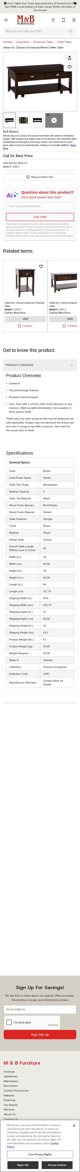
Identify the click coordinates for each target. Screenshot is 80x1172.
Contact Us (11, 1119)
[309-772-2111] (63, 20)
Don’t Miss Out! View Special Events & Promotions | (40, 3)
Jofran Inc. (22, 163)
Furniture (7, 42)
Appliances (10, 1076)
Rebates (9, 1095)
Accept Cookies (57, 1165)
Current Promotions (16, 1090)
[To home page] (25, 20)
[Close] (74, 1126)
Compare (27, 326)
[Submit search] (71, 31)
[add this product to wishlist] (70, 67)
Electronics (10, 1086)
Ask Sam (40, 216)
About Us (9, 1114)
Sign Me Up (40, 1034)
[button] (5, 20)
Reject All (22, 1165)
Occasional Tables (43, 42)
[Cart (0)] (74, 20)
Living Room (23, 42)
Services (9, 1109)
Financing (9, 1100)
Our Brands (11, 1105)
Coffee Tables (64, 42)
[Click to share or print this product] (70, 58)
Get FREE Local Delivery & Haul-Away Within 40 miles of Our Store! (40, 8)
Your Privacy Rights (40, 1154)
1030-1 (16, 167)
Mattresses (11, 1081)
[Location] (53, 20)
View (25, 319)
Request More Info (42, 176)
